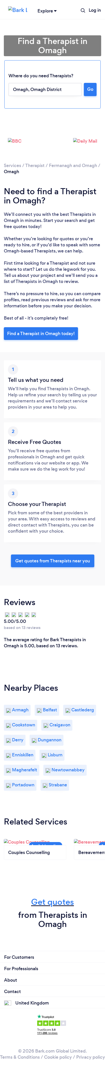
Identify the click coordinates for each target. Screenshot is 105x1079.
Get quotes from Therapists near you (52, 561)
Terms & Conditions (20, 1057)
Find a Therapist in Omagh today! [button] (41, 334)
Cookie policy (58, 1057)
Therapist (35, 165)
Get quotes (52, 902)
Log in (95, 10)
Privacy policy (90, 1057)
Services (12, 165)
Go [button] (90, 89)
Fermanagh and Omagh (73, 165)
